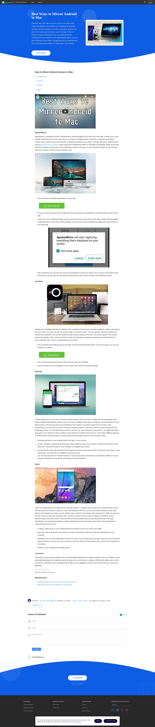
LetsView (40, 81)
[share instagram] (126, 710)
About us (84, 704)
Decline (98, 721)
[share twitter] (117, 710)
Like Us (38, 605)
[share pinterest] (122, 710)
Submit (37, 649)
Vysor (39, 89)
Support (40, 2)
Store (32, 2)
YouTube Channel (28, 704)
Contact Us (85, 707)
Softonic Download (29, 707)
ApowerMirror (41, 76)
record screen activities (49, 145)
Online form (56, 707)
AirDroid (40, 85)
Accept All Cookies (110, 721)
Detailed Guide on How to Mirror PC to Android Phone (57, 582)
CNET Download (28, 711)
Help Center (56, 704)
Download (53, 205)
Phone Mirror (83, 601)
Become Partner (86, 711)
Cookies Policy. (78, 722)
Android (74, 601)
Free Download (41, 53)
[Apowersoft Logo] (8, 2)
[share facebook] (112, 710)
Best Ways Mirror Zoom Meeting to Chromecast (55, 585)
